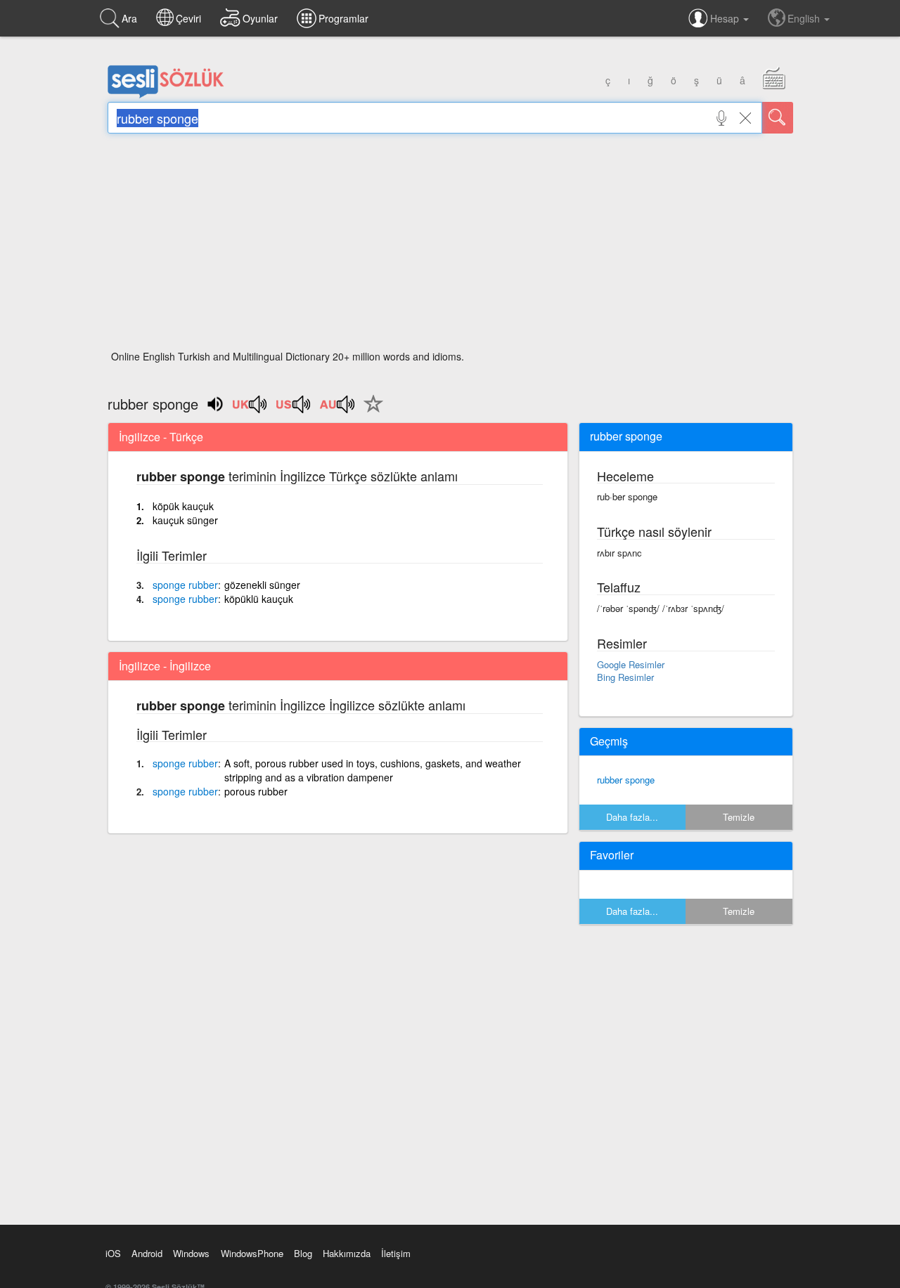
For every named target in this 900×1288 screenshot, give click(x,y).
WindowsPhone (252, 1253)
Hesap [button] (726, 18)
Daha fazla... (632, 817)
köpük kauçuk (183, 506)
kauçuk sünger (185, 520)
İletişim (396, 1253)
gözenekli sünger (262, 585)
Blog (303, 1253)
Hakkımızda (347, 1253)
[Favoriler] (370, 412)
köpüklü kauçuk (258, 599)
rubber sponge (626, 779)
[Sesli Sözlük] (166, 95)
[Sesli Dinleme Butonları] (250, 409)
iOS (113, 1253)
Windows (191, 1253)
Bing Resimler (625, 677)
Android (146, 1253)
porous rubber (256, 791)
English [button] (805, 18)
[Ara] (777, 118)
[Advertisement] (450, 246)
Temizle (738, 817)
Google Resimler (630, 664)
